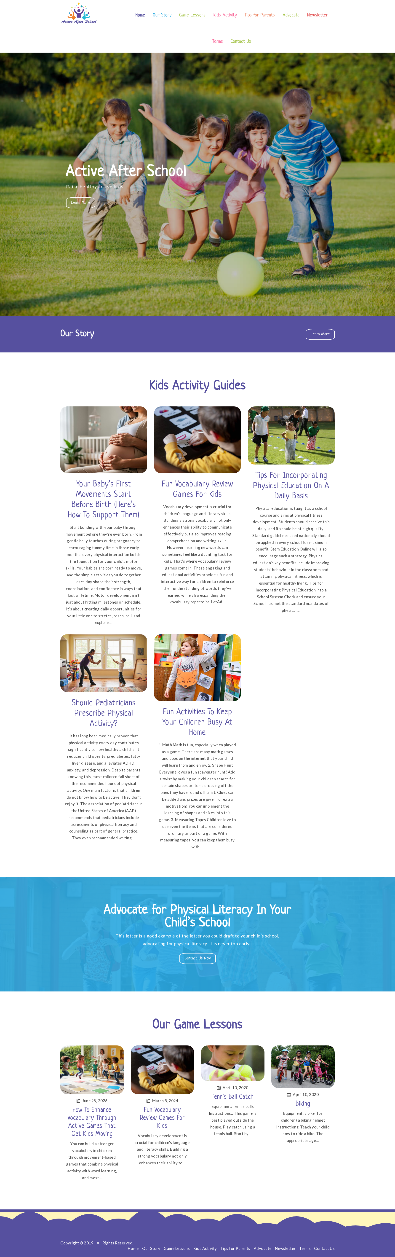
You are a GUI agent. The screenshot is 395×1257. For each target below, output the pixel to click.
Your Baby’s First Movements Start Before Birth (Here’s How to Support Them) (103, 500)
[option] (197, 184)
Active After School (126, 172)
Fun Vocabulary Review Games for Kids (197, 489)
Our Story (162, 15)
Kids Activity (225, 15)
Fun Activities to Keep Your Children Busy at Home (197, 722)
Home (140, 15)
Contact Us (241, 41)
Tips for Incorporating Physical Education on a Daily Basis (291, 486)
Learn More (83, 204)
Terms (217, 41)
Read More (104, 442)
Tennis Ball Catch (233, 1097)
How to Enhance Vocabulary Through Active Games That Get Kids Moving (92, 1122)
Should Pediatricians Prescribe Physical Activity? (104, 713)
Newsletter (317, 15)
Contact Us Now (200, 960)
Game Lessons (192, 15)
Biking (303, 1104)
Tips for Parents (260, 15)
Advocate (291, 15)
